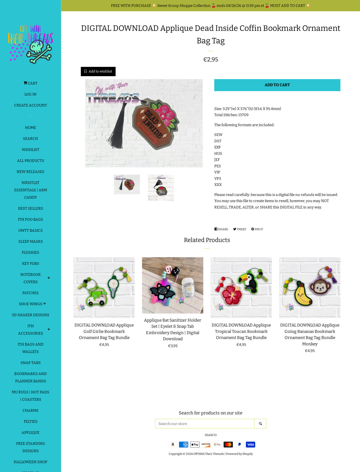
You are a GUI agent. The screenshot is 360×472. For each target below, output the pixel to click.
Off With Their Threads (208, 454)
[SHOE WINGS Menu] (44, 304)
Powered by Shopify (239, 454)
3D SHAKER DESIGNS (30, 315)
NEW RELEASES (30, 171)
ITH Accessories (30, 330)
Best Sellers (30, 208)
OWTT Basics (30, 230)
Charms (30, 410)
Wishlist (30, 149)
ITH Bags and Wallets (31, 348)
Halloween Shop (30, 462)
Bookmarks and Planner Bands (30, 377)
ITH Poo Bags (30, 219)
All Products (30, 160)
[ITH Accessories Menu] (49, 330)
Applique (30, 432)
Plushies (30, 252)
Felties (30, 421)
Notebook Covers (30, 278)
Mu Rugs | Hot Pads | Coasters (30, 396)
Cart (32, 83)
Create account (30, 105)
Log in (30, 94)
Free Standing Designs (30, 447)
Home (30, 127)
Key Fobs (30, 263)
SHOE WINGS (30, 304)
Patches (30, 293)
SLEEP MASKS (30, 241)
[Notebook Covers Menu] (49, 278)
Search (30, 138)
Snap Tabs (31, 363)
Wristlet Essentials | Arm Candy (30, 190)
